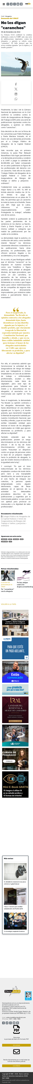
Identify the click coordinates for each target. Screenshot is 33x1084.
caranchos (4, 539)
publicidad (4, 541)
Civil (2, 16)
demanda (15, 539)
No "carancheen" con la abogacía (7, 590)
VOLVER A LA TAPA (8, 604)
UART (10, 539)
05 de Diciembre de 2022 (10, 32)
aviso (21, 539)
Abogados (8, 16)
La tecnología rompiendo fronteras (14, 931)
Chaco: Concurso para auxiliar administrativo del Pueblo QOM (13, 908)
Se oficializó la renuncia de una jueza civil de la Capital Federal (15, 883)
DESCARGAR (16, 1045)
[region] (16, 812)
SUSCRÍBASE (16, 1066)
